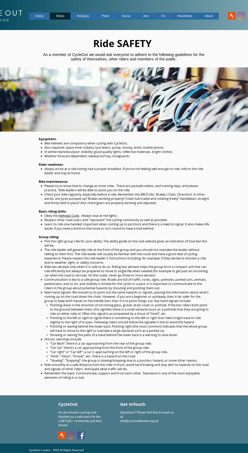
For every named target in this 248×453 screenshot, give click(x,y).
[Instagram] (241, 16)
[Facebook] (81, 435)
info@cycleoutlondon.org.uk (139, 421)
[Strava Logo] (232, 16)
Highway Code (68, 216)
